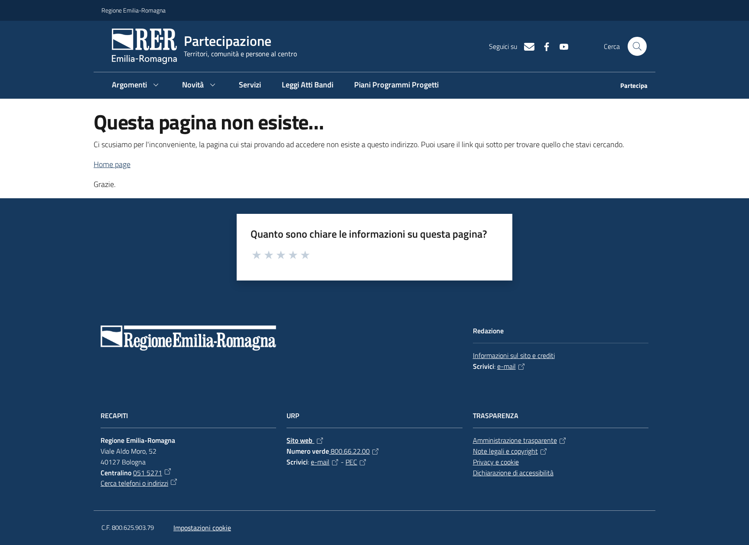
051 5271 (147, 473)
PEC (351, 462)
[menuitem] (629, 86)
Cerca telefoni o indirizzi (134, 483)
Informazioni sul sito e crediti (514, 355)
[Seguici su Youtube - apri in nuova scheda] (560, 46)
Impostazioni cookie (202, 527)
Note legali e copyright (505, 451)
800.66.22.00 (349, 451)
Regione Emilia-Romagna (133, 10)
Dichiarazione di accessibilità (513, 473)
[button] (637, 46)
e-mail (506, 366)
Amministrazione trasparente (515, 440)
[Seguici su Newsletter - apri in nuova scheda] (525, 46)
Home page (112, 164)
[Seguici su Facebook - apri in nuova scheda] (543, 46)
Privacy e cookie (496, 462)
